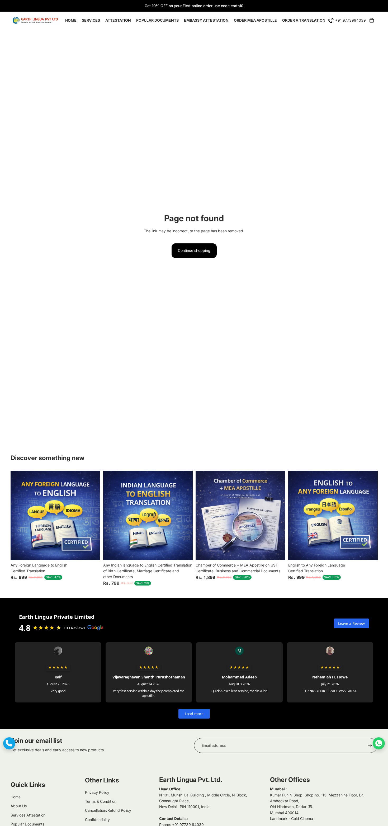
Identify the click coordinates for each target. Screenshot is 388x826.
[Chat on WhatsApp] (379, 743)
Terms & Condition (100, 801)
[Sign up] (370, 745)
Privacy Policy (97, 792)
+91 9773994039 (350, 20)
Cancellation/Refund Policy (108, 810)
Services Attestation (28, 815)
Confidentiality (97, 819)
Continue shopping (194, 250)
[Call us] (9, 743)
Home (16, 797)
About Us (19, 806)
